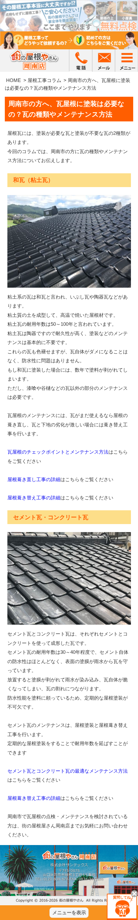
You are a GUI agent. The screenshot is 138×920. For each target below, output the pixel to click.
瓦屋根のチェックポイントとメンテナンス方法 (57, 452)
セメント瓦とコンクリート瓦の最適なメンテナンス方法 (67, 771)
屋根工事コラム (44, 80)
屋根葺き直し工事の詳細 (33, 479)
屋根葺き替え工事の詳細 (33, 497)
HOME (13, 80)
